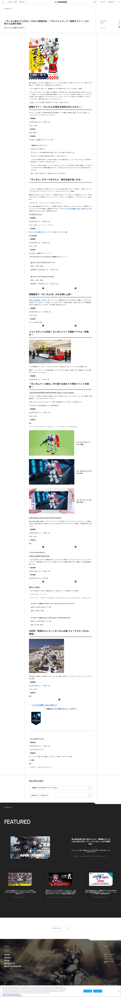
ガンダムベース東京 (34, 139)
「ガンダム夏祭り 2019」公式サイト (77, 208)
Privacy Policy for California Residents (11, 994)
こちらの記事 (85, 562)
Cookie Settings (87, 991)
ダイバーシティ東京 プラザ (37, 232)
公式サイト (45, 405)
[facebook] (119, 27)
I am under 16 (98, 991)
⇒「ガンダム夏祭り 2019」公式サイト (44, 705)
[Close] (118, 991)
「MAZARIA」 (37, 300)
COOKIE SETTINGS (110, 962)
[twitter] (119, 25)
